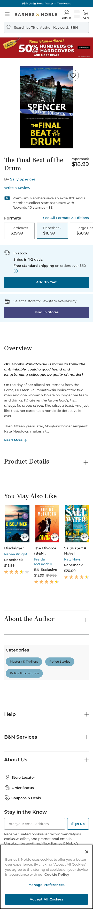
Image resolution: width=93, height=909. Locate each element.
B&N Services (20, 737)
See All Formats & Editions (66, 218)
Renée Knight (15, 554)
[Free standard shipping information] (16, 271)
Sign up (78, 824)
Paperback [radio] (52, 231)
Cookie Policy (56, 874)
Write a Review (17, 188)
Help (10, 714)
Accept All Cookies (46, 899)
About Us (15, 760)
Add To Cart (46, 282)
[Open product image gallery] (46, 107)
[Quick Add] (24, 537)
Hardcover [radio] (19, 231)
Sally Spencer (22, 179)
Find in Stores (47, 312)
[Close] (86, 852)
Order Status (23, 788)
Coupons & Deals (26, 798)
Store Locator (23, 777)
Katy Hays (72, 559)
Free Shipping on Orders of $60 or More (46, 3)
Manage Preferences (46, 885)
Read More (13, 440)
